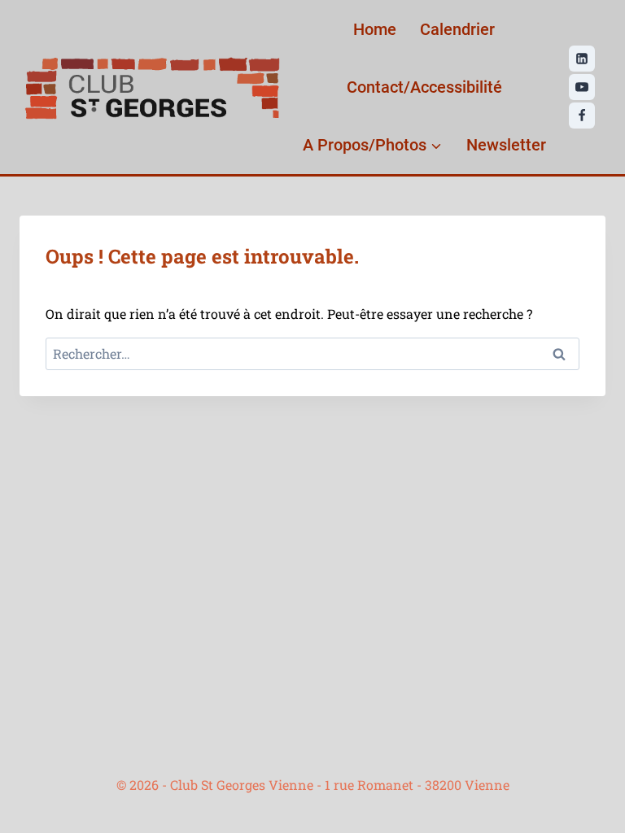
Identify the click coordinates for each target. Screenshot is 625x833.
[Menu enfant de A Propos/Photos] (372, 144)
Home (374, 29)
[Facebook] (582, 115)
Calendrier (457, 29)
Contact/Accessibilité (424, 87)
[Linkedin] (582, 59)
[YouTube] (582, 87)
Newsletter (506, 145)
